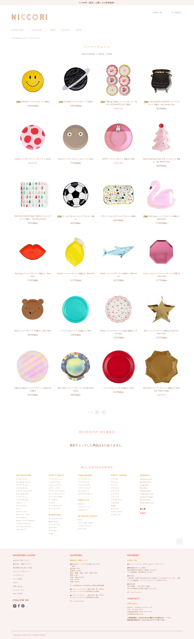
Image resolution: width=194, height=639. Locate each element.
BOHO (113, 505)
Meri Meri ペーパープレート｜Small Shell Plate (75, 389)
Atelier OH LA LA (147, 503)
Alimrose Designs (146, 497)
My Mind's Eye (145, 482)
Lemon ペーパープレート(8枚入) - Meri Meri (75, 274)
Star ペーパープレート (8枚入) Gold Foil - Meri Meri (161, 332)
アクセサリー (83, 510)
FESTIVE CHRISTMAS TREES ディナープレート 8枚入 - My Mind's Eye (32, 217)
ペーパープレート (34, 38)
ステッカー (53, 527)
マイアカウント (18, 575)
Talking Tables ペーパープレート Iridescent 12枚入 (32, 389)
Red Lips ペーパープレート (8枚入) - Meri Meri (164, 217)
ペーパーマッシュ (55, 479)
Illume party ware (146, 494)
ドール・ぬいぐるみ (85, 523)
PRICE (101, 54)
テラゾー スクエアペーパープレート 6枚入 (118, 216)
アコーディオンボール (24, 491)
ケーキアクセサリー (85, 494)
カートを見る (18, 579)
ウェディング (116, 514)
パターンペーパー (55, 485)
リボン (51, 533)
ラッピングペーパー (56, 518)
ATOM (20, 593)
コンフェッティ (21, 511)
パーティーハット (84, 507)
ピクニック (115, 508)
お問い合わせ (18, 586)
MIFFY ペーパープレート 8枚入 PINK (118, 159)
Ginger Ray (144, 485)
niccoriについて (19, 590)
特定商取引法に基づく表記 (22, 568)
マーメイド (115, 491)
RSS (14, 593)
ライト (18, 508)
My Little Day (145, 500)
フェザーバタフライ (23, 523)
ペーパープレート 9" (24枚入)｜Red (118, 388)
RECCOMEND (88, 54)
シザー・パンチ (54, 488)
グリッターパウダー (56, 497)
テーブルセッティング (19, 38)
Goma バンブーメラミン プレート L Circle (33, 159)
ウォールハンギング (23, 526)
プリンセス (115, 488)
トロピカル (115, 503)
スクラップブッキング (57, 491)
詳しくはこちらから (77, 601)
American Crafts (146, 479)
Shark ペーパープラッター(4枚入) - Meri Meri (118, 274)
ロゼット (81, 504)
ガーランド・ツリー (23, 514)
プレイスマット (83, 491)
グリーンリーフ (54, 508)
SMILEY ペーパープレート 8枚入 (36, 102)
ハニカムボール (21, 488)
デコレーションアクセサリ (25, 520)
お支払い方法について (21, 560)
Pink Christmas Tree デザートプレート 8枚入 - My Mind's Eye (161, 160)
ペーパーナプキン (84, 485)
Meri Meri (144, 488)
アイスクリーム (116, 500)
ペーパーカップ (83, 482)
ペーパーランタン (22, 485)
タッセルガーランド (23, 482)
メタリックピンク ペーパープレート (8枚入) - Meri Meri (161, 274)
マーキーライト (21, 479)
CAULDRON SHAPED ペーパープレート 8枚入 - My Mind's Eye (163, 103)
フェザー (52, 503)
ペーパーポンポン (22, 500)
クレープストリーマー (57, 494)
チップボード (53, 500)
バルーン (19, 503)
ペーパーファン (21, 497)
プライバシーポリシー (21, 571)
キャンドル (82, 529)
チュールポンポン (22, 494)
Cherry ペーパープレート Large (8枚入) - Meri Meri (118, 332)
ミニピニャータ (54, 482)
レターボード (21, 529)
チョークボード (21, 517)
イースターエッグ (55, 505)
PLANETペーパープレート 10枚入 (78, 102)
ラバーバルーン (21, 505)
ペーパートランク (84, 525)
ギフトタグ (53, 530)
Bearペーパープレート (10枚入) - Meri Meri (32, 331)
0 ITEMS (176, 13)
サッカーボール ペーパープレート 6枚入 (78, 217)
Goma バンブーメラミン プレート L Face (75, 159)
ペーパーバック (54, 524)
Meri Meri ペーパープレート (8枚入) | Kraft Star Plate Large (161, 389)
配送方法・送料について (21, 564)
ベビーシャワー (116, 511)
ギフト (80, 520)
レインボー (115, 494)
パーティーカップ (84, 488)
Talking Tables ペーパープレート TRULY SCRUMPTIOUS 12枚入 (121, 103)
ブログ (15, 582)
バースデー (115, 479)
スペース (114, 485)
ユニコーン (115, 482)
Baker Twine (53, 521)
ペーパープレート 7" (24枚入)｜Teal (75, 331)
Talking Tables (145, 491)
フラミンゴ (115, 497)
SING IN (157, 12)
